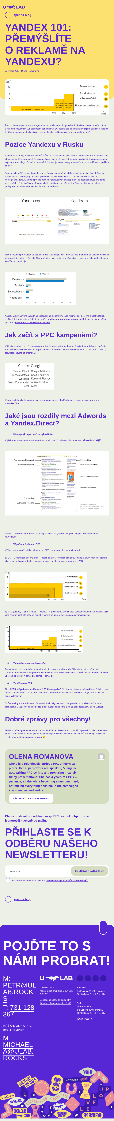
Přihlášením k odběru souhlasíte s (50, 880)
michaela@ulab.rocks (18, 1051)
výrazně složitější (91, 440)
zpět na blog (22, 15)
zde (91, 733)
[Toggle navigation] (108, 7)
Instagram (103, 978)
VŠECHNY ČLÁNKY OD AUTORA (31, 798)
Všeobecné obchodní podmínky (55, 1000)
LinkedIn (88, 978)
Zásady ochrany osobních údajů (55, 1003)
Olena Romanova (30, 71)
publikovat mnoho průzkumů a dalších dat (68, 319)
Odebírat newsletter (89, 871)
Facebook (80, 978)
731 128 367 (18, 1011)
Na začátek (101, 920)
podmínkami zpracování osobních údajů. (67, 880)
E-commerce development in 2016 (32, 322)
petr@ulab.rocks (19, 991)
